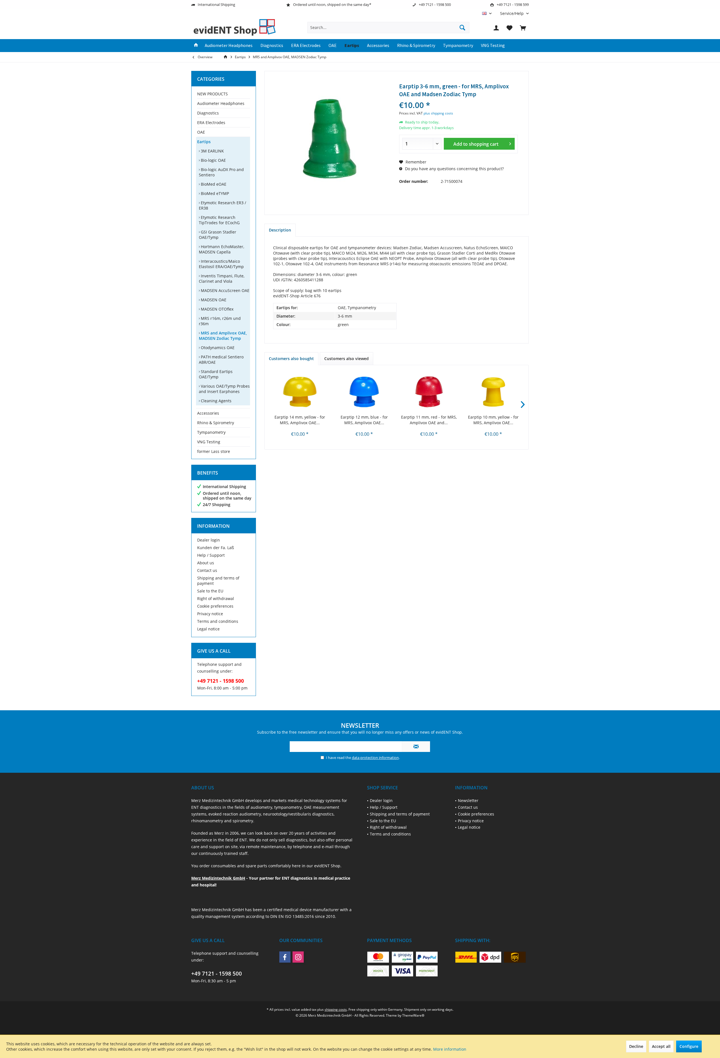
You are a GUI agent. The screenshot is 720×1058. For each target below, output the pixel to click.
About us (205, 562)
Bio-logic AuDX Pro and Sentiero (221, 172)
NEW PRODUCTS (212, 93)
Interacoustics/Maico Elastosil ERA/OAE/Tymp (221, 264)
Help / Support (211, 555)
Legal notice (208, 629)
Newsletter (468, 800)
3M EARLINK (212, 151)
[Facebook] (285, 957)
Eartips (204, 141)
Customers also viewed (346, 358)
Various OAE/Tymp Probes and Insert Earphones (224, 388)
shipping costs (336, 1009)
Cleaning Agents (215, 400)
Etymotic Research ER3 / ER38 (222, 205)
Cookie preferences (215, 606)
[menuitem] (512, 13)
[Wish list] (510, 27)
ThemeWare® (413, 1015)
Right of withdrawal (215, 598)
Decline (636, 1046)
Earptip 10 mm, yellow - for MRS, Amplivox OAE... (493, 419)
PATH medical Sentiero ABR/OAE (221, 359)
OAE (201, 132)
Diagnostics (208, 113)
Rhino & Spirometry (215, 422)
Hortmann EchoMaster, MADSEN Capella (221, 249)
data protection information (375, 757)
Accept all (661, 1046)
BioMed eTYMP (214, 193)
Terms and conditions (217, 621)
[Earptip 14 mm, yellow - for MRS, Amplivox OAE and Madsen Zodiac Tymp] (300, 392)
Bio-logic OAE (213, 160)
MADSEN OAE (213, 299)
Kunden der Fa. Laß (215, 547)
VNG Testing (208, 441)
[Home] (196, 45)
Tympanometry (211, 432)
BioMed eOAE (213, 184)
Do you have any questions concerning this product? (454, 168)
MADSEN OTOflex (216, 309)
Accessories (208, 413)
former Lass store (213, 451)
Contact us (207, 570)
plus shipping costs (438, 113)
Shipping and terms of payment (218, 580)
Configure (689, 1046)
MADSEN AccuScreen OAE (224, 290)
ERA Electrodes (211, 122)
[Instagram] (298, 957)
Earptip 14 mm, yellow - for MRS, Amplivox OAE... (299, 419)
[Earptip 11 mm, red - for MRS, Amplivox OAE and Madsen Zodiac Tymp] (429, 392)
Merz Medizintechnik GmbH (218, 878)
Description (280, 230)
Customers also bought (291, 358)
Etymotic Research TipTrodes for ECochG (219, 220)
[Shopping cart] (523, 27)
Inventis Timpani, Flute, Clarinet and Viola (221, 278)
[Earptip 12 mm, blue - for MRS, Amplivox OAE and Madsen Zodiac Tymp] (364, 392)
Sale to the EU (210, 591)
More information (449, 1049)
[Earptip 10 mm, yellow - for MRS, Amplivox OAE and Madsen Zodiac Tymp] (493, 392)
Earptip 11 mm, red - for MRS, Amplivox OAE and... (429, 419)
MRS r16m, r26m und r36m (220, 321)
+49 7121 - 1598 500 (216, 973)
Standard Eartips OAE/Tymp (216, 374)
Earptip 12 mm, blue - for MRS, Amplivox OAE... (364, 419)
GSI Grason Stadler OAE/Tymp (217, 234)
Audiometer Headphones (220, 103)
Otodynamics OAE (217, 347)
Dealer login (208, 540)
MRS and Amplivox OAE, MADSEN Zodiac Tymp (223, 335)
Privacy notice (210, 613)
